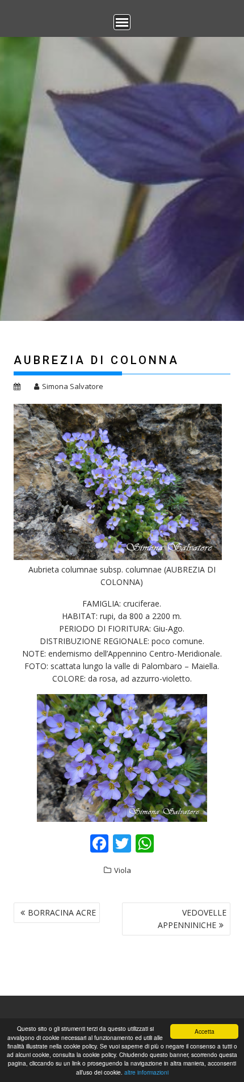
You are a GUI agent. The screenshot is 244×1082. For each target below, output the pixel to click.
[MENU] (122, 22)
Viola (122, 870)
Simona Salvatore (72, 386)
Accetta (204, 1031)
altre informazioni (146, 1072)
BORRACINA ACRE (62, 912)
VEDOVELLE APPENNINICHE (192, 918)
